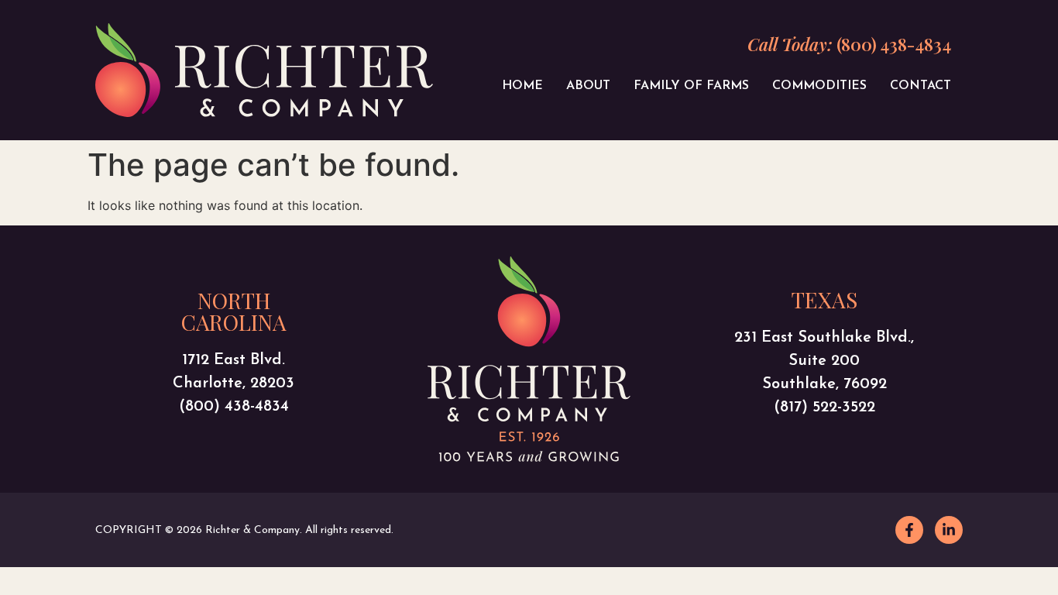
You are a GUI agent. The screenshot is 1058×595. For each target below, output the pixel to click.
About (588, 86)
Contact (920, 86)
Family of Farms (691, 86)
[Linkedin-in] (949, 530)
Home (522, 86)
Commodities (819, 86)
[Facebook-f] (909, 530)
